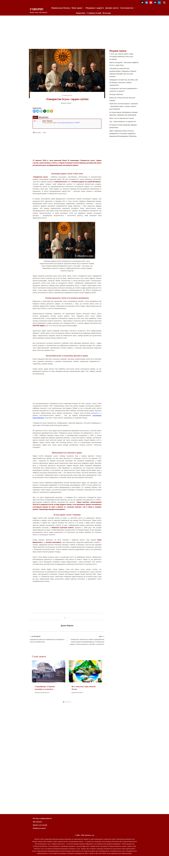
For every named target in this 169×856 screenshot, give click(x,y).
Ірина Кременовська (43, 692)
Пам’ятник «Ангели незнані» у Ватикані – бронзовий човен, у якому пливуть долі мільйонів (123, 106)
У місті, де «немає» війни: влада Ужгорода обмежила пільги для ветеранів (121, 56)
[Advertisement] (84, 28)
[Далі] (99, 680)
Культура (107, 12)
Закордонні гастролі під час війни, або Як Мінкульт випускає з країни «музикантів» (123, 82)
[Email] (142, 2)
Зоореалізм (80, 12)
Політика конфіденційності (42, 818)
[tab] (63, 701)
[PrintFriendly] (41, 111)
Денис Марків (67, 103)
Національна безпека (60, 7)
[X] (44, 111)
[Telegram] (159, 2)
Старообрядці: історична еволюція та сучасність (45, 687)
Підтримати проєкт (39, 828)
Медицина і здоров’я (95, 7)
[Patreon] (155, 2)
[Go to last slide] (34, 680)
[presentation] (48, 671)
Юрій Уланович (78, 692)
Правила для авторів (40, 825)
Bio (36, 117)
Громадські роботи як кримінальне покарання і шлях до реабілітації (47, 639)
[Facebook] (146, 2)
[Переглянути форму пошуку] (164, 2)
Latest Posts (44, 117)
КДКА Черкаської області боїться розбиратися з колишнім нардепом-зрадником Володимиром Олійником (123, 133)
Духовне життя (111, 7)
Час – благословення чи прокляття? (122, 121)
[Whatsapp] (48, 111)
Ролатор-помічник (116, 94)
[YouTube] (150, 2)
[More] (51, 111)
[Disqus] (67, 736)
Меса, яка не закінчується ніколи (121, 118)
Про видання (37, 822)
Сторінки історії (94, 12)
